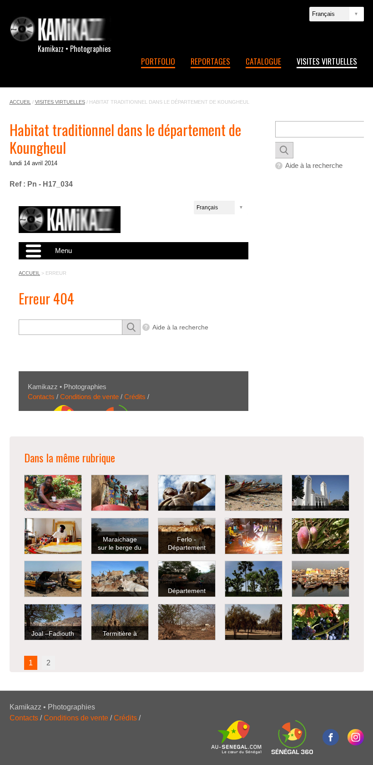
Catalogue (263, 61)
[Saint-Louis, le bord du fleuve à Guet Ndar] (320, 579)
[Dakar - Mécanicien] (53, 579)
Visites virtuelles (327, 61)
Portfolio (158, 61)
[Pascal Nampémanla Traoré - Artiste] (53, 493)
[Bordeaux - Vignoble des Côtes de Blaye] (320, 622)
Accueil (20, 102)
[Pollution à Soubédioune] (253, 493)
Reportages (210, 61)
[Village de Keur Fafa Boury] (120, 493)
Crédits (125, 718)
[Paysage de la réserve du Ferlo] (187, 622)
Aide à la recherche (314, 165)
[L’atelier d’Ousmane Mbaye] (253, 536)
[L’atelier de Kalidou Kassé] (53, 536)
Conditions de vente (76, 718)
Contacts (24, 718)
